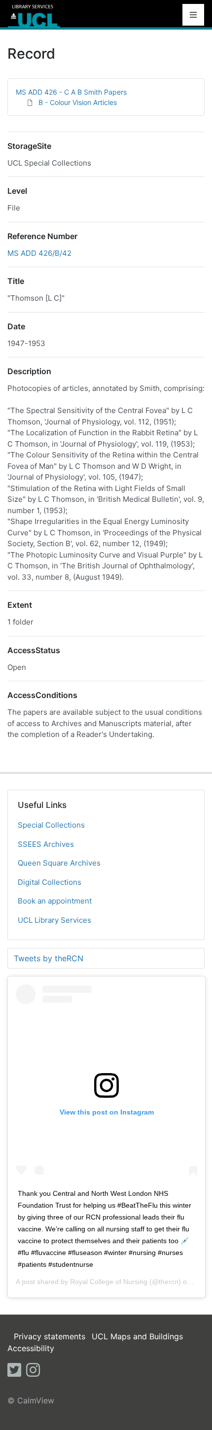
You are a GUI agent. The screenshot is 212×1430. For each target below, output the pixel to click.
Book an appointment (55, 901)
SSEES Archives (46, 844)
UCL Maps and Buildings (137, 1336)
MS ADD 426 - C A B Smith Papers (71, 92)
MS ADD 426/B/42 (39, 253)
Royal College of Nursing (108, 1282)
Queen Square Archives (59, 863)
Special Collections (51, 825)
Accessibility (30, 1348)
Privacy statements (49, 1336)
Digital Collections (49, 882)
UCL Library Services (54, 920)
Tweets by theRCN (48, 958)
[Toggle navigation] (193, 15)
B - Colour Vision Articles (77, 102)
